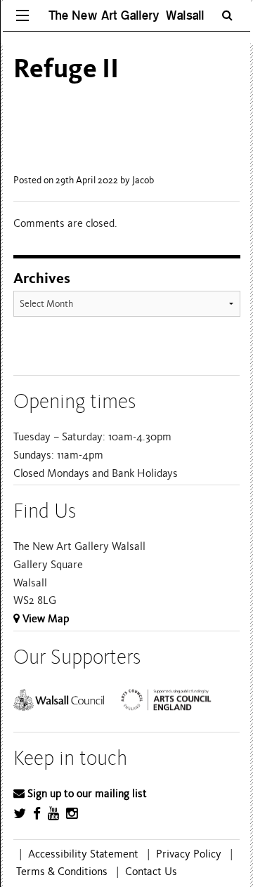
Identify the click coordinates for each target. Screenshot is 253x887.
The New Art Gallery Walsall (126, 15)
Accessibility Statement (83, 854)
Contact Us (151, 871)
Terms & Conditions (62, 871)
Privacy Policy (188, 854)
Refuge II (66, 68)
